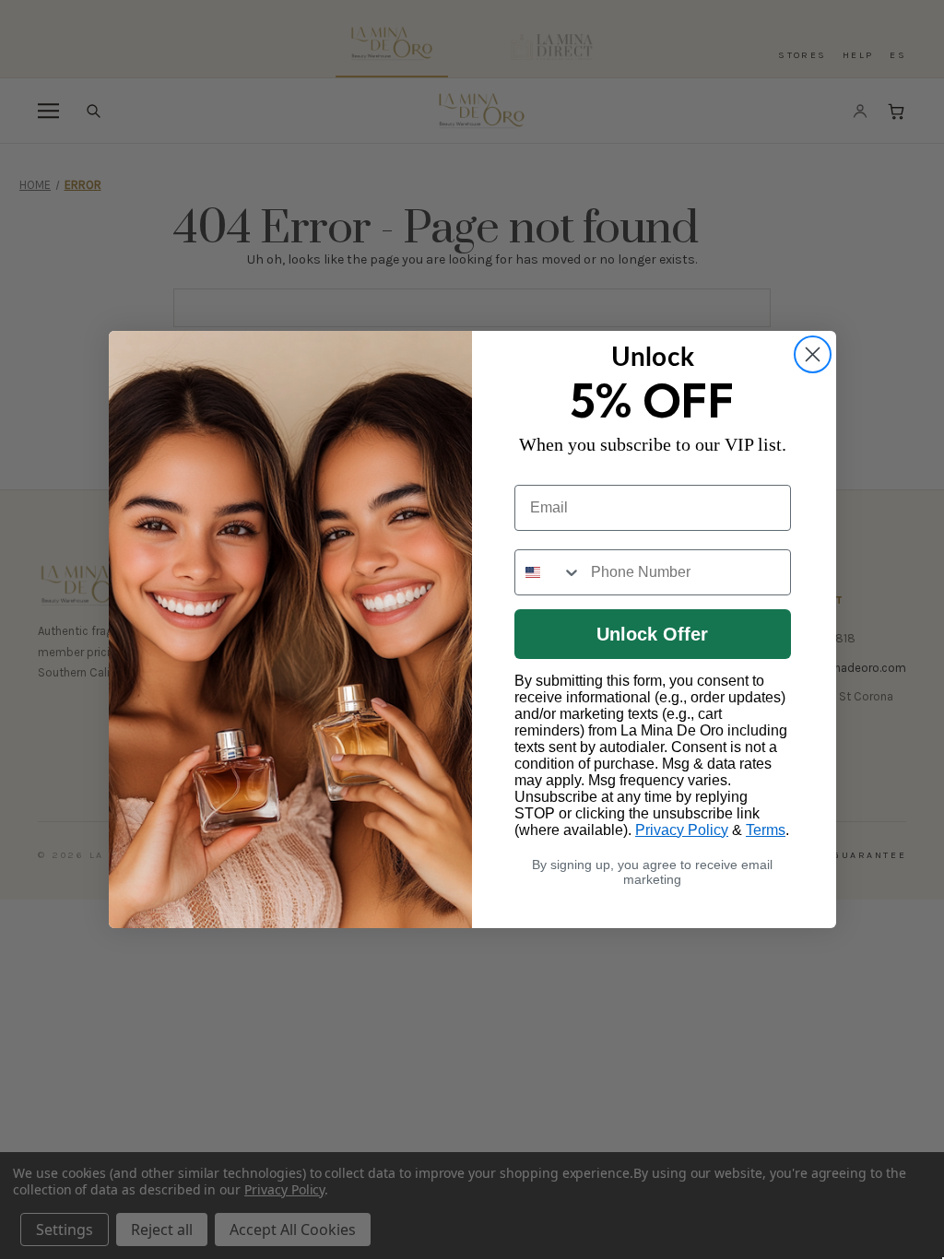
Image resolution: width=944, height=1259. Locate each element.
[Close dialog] (812, 354)
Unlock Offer (652, 634)
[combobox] (548, 572)
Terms (765, 830)
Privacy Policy (681, 830)
